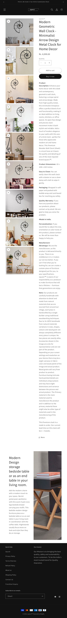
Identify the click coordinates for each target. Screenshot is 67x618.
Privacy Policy (10, 556)
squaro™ (30, 614)
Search (7, 552)
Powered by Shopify (38, 614)
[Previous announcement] (4, 2)
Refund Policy (10, 566)
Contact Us (9, 580)
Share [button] (43, 437)
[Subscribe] (42, 596)
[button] (4, 9)
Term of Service (10, 561)
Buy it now (50, 76)
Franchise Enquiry (11, 584)
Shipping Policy (10, 575)
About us (8, 570)
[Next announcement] (63, 2)
